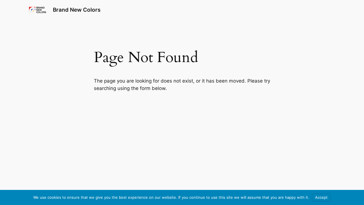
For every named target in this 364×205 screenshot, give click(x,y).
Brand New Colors (76, 9)
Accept (321, 197)
